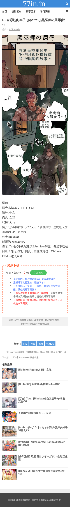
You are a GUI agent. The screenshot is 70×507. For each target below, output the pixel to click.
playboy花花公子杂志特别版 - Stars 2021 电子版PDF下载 (38, 352)
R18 (25, 343)
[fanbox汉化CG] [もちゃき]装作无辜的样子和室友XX (43, 429)
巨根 (41, 343)
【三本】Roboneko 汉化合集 (24, 357)
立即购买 (38, 272)
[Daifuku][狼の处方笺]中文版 (35, 369)
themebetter (49, 499)
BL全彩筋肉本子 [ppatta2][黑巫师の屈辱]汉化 (33, 22)
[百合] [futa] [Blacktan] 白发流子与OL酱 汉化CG (41, 400)
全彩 (33, 343)
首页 (4, 11)
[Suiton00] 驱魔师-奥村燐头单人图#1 (39, 384)
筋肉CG (50, 343)
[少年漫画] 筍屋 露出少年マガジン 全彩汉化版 (42, 458)
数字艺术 (31, 11)
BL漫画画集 (14, 29)
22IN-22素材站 (35, 4)
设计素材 (16, 11)
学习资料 (45, 11)
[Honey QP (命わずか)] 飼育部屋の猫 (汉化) (41, 472)
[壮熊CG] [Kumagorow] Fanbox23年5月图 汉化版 (42, 443)
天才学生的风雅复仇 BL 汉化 (34, 413)
